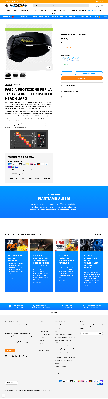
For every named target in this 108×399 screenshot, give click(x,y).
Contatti (54, 13)
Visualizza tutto (99, 234)
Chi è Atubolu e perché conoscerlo (15, 258)
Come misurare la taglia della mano (65, 357)
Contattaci (58, 325)
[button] (102, 5)
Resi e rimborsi (59, 369)
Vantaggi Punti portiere (61, 328)
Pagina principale (8, 20)
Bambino (81, 10)
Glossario (57, 363)
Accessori (62, 10)
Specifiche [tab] (17, 84)
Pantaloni (43, 10)
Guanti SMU (42, 347)
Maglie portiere (43, 331)
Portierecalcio (11, 390)
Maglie (35, 10)
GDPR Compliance (60, 376)
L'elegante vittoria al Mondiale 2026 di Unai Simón (66, 259)
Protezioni (53, 10)
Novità (9, 10)
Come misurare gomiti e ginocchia (64, 360)
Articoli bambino (44, 350)
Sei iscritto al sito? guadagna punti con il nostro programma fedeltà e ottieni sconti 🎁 (52, 17)
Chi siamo (10, 350)
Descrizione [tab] (8, 84)
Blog (99, 10)
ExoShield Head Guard (18, 20)
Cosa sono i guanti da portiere (63, 334)
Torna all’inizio (54, 312)
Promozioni (72, 10)
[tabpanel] (29, 118)
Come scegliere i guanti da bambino (65, 349)
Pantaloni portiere (44, 334)
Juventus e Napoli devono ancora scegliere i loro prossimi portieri (91, 261)
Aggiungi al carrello (89, 73)
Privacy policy (58, 373)
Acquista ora (82, 78)
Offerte (41, 343)
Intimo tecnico (25, 10)
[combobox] (61, 5)
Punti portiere (92, 10)
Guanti (15, 10)
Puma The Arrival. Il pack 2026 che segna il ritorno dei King (41, 259)
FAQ (56, 331)
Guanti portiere (43, 325)
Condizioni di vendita (60, 366)
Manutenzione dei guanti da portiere (65, 337)
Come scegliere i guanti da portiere (64, 345)
